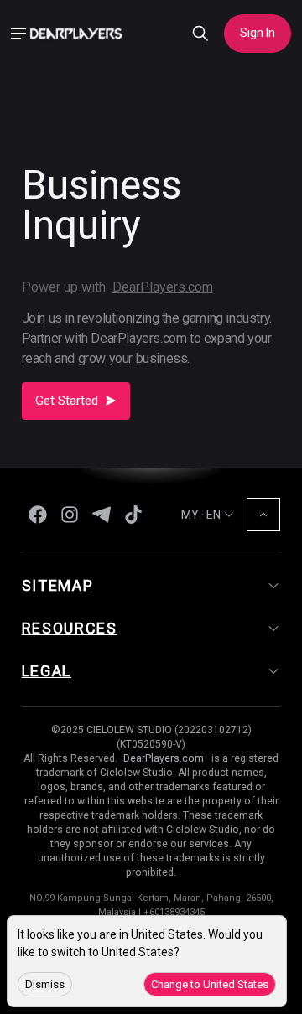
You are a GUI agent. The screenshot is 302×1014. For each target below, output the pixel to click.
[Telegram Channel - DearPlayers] (101, 514)
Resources (69, 628)
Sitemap (58, 585)
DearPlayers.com (162, 287)
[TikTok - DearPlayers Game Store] (133, 514)
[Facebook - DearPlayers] (38, 514)
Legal (47, 671)
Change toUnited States (209, 984)
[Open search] (200, 34)
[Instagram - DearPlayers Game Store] (70, 514)
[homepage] (81, 33)
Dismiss (45, 984)
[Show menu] (18, 34)
